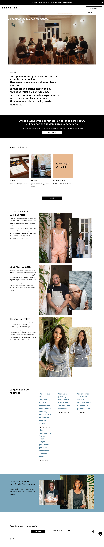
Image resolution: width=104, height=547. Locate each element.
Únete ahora (52, 132)
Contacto (70, 530)
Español (97, 13)
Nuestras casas (58, 530)
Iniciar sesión (81, 8)
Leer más (12, 494)
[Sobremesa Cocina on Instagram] (13, 539)
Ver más (52, 198)
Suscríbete (38, 532)
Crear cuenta (94, 8)
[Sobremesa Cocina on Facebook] (10, 539)
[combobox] (97, 13)
